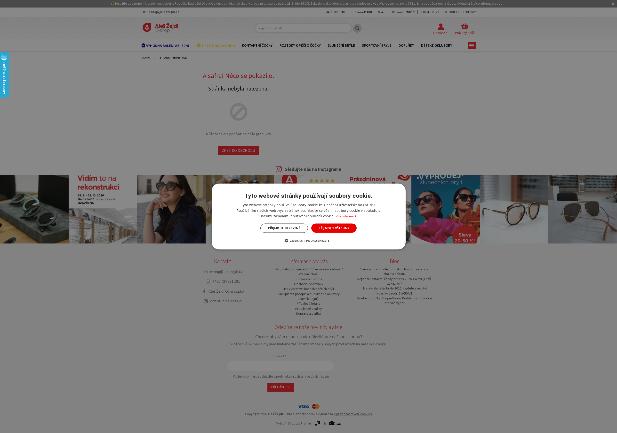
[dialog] (309, 216)
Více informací (346, 216)
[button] (308, 240)
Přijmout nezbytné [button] (284, 228)
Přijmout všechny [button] (334, 228)
